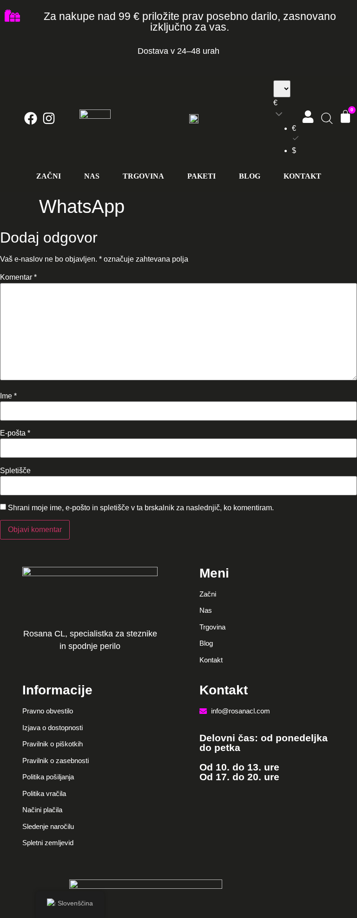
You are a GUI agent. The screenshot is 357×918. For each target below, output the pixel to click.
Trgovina (143, 176)
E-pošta (15, 433)
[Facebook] (30, 118)
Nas (91, 176)
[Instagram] (48, 118)
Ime (8, 396)
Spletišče (15, 471)
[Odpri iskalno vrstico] (326, 118)
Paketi (201, 176)
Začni (48, 176)
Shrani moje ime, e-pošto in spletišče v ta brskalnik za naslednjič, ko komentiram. (141, 508)
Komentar (18, 277)
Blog (249, 176)
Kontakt (302, 176)
